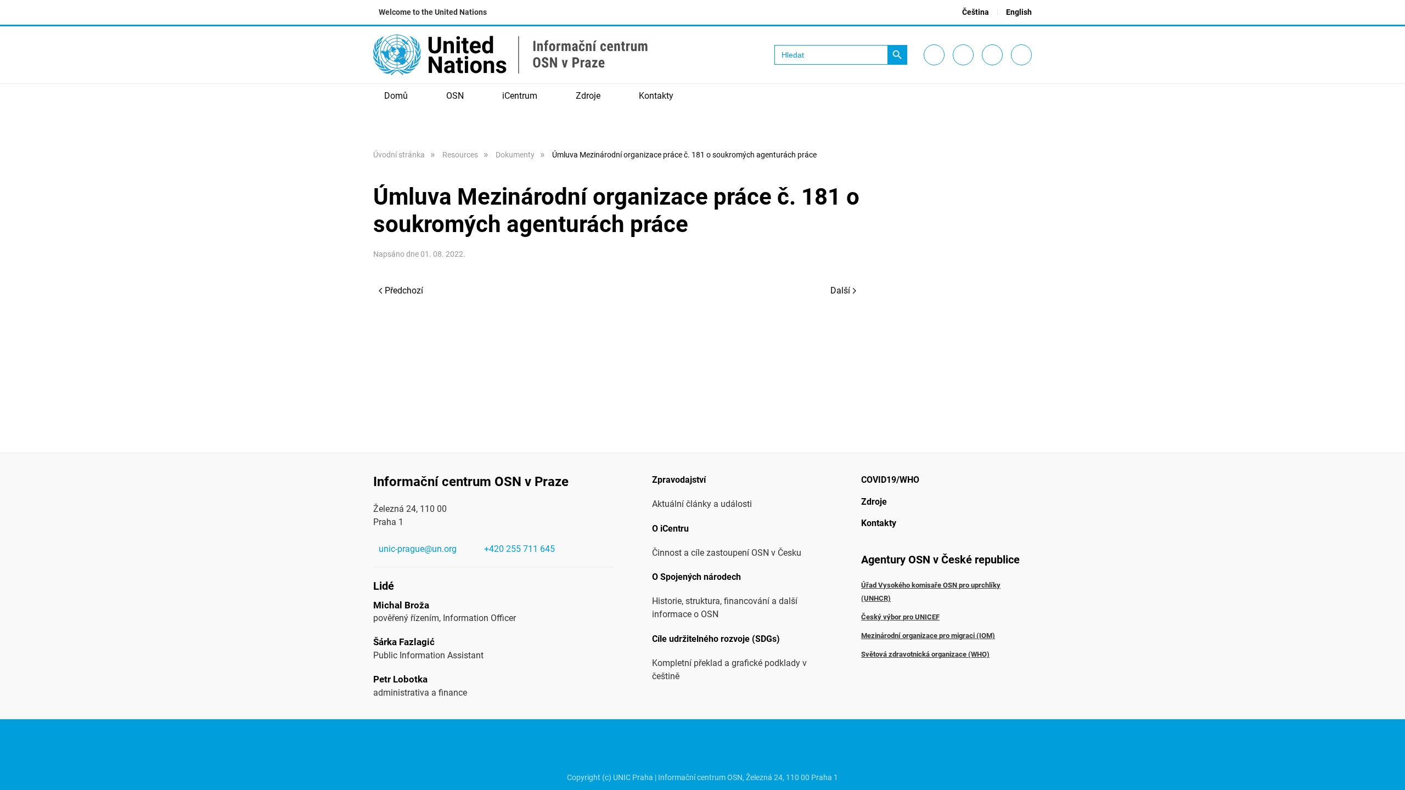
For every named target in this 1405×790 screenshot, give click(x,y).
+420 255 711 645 (519, 549)
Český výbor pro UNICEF (900, 617)
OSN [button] (455, 96)
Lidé (383, 585)
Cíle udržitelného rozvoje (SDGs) (716, 639)
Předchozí (404, 290)
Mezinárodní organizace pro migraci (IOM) (928, 635)
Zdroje (874, 501)
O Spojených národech (696, 577)
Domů (396, 96)
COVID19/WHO (890, 480)
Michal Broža (401, 605)
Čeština (975, 12)
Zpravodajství (679, 480)
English (1019, 12)
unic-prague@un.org (418, 549)
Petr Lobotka (400, 679)
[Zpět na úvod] (510, 55)
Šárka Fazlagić (404, 641)
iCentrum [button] (519, 96)
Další (840, 290)
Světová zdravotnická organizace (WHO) (925, 654)
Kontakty (656, 96)
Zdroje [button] (588, 96)
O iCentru (670, 528)
